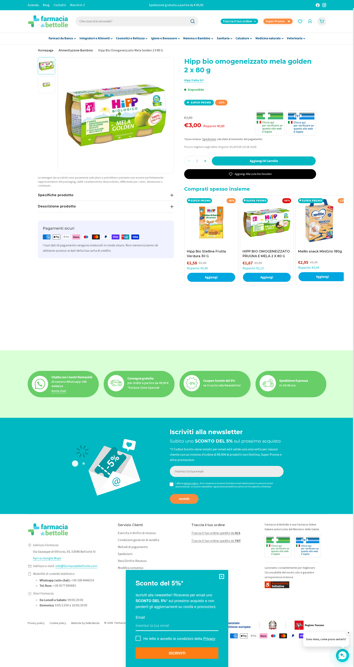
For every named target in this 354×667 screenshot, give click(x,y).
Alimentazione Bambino (76, 50)
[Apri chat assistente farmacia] (342, 655)
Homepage (45, 50)
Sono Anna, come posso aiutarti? (326, 639)
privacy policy (191, 483)
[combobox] (136, 21)
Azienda (33, 5)
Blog (46, 5)
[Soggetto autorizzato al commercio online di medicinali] (278, 546)
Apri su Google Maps (47, 558)
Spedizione (209, 139)
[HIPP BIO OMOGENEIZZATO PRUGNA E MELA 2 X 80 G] (267, 222)
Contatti (60, 5)
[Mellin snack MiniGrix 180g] (322, 222)
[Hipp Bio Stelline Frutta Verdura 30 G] (211, 222)
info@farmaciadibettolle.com (76, 566)
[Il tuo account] (309, 21)
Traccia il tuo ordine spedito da (215, 533)
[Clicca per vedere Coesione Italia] (244, 625)
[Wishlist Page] (300, 21)
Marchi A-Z (77, 5)
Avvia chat (58, 391)
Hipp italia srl (193, 80)
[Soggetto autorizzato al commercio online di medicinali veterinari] (307, 546)
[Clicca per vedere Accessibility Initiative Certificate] (277, 584)
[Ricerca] (192, 21)
